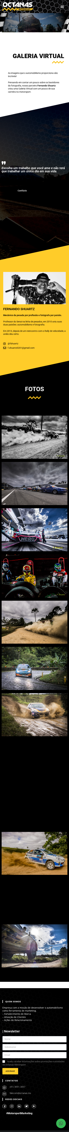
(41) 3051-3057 (17, 1086)
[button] (62, 6)
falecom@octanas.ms (20, 1093)
